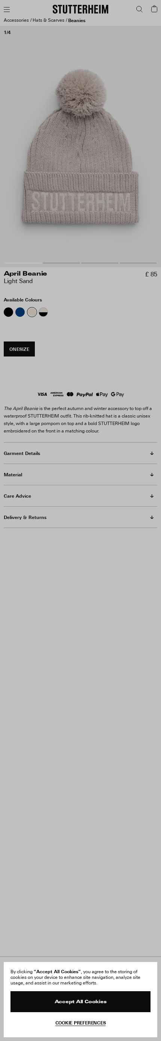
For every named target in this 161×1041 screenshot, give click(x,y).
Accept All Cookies (81, 1002)
